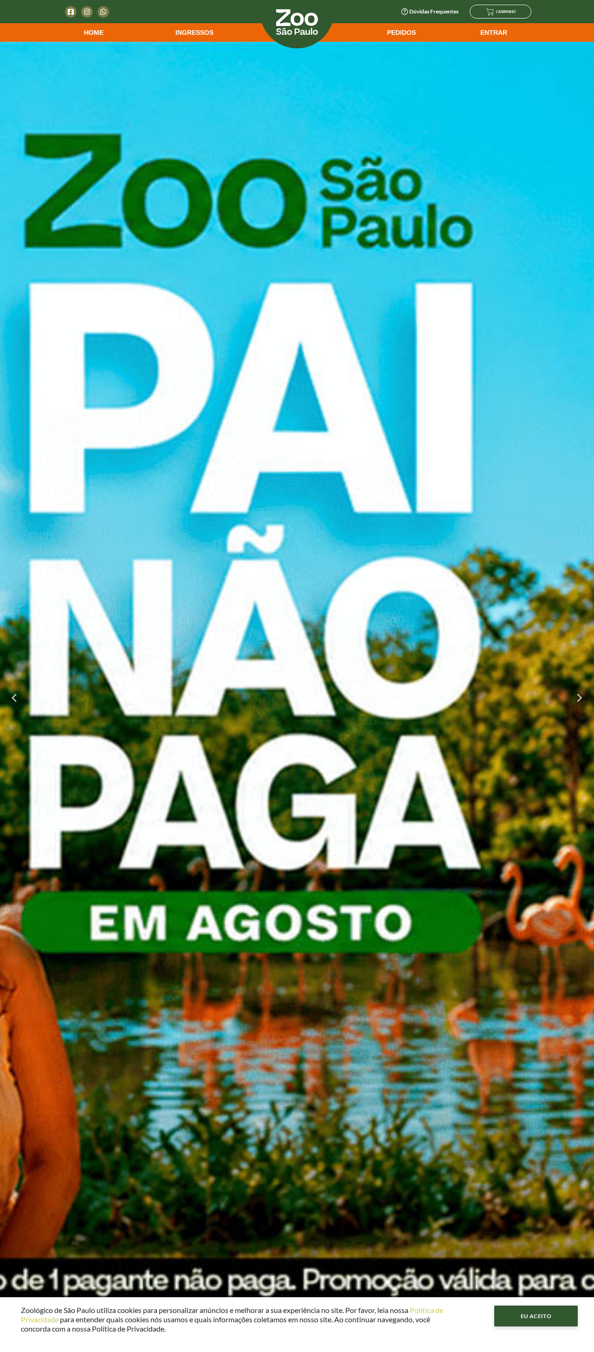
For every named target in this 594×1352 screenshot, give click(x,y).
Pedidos (401, 32)
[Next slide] (579, 698)
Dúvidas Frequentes (433, 11)
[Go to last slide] (14, 698)
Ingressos (194, 32)
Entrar (493, 32)
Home (93, 32)
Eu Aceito (536, 1316)
